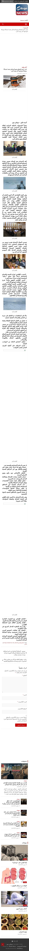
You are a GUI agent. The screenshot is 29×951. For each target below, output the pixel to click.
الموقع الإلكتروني (22, 708)
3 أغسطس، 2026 (23, 786)
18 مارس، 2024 (23, 887)
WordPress (20, 948)
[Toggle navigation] (26, 24)
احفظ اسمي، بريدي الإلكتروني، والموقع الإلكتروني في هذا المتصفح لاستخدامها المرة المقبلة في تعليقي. (15, 719)
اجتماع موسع (21, 642)
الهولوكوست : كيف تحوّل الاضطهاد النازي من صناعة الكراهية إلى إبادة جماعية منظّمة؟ (11, 802)
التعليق (24, 675)
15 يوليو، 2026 (17, 805)
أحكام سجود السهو (21, 909)
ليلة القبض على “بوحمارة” (19, 862)
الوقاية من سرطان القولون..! (19, 885)
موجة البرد (5, 642)
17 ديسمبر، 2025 (23, 73)
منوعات (24, 843)
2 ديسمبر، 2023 (23, 934)
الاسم (25, 695)
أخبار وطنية (24, 67)
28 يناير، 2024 (24, 911)
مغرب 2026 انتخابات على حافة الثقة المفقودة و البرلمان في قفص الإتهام (12, 813)
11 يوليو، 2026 (17, 817)
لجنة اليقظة (9, 642)
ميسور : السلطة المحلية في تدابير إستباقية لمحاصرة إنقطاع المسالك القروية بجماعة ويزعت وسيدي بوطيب (14, 653)
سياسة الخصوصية (21, 946)
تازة (13, 642)
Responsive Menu (8, 1)
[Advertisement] (14, 50)
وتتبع (26, 644)
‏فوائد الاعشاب (23, 932)
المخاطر (16, 642)
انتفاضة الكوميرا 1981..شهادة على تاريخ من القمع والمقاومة (12, 835)
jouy (18, 73)
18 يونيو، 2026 (24, 864)
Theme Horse (12, 946)
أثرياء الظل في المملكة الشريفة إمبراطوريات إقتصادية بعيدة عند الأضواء (11, 824)
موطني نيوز (25, 16)
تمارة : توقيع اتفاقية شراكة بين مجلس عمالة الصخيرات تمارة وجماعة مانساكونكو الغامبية (15, 660)
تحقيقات (24, 761)
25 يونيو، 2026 (17, 828)
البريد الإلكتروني (22, 702)
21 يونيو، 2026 (17, 837)
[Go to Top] (2, 944)
